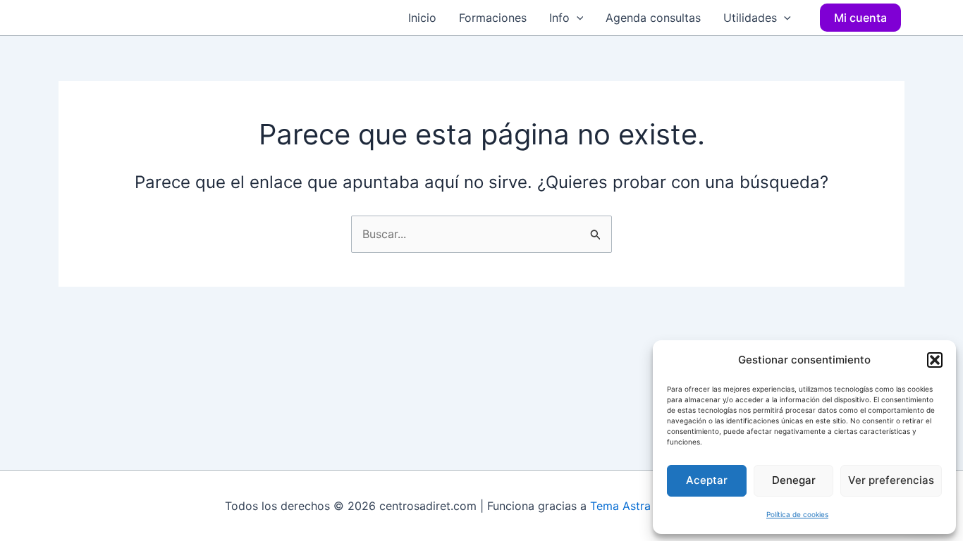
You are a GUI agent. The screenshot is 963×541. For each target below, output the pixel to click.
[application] (577, 17)
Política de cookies (797, 514)
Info (559, 18)
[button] (935, 360)
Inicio (422, 18)
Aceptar (707, 480)
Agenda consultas (653, 18)
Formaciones (493, 18)
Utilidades (750, 18)
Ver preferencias (891, 480)
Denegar (794, 480)
